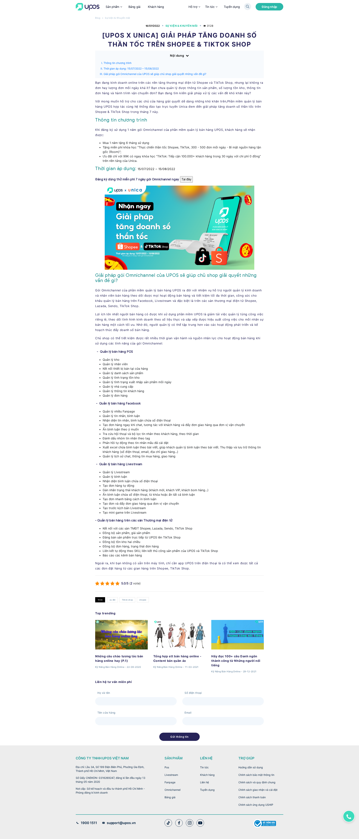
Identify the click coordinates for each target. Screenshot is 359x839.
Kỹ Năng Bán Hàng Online (109, 667)
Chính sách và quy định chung (256, 782)
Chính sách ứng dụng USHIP (255, 804)
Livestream (171, 774)
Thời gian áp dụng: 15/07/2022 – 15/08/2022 (131, 68)
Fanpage (170, 782)
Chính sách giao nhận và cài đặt (257, 789)
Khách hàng (156, 7)
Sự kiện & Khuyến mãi (117, 17)
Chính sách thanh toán (252, 797)
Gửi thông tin (179, 736)
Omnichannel (172, 789)
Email (188, 712)
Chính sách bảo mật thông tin (256, 774)
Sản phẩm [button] (112, 7)
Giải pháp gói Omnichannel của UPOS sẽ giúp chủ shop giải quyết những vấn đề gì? (155, 74)
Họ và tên (103, 692)
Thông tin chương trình (117, 62)
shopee (142, 600)
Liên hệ (204, 782)
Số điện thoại (193, 692)
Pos (167, 767)
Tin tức (210, 7)
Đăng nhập (269, 7)
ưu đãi (112, 600)
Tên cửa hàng (106, 712)
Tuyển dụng (232, 7)
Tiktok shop (127, 600)
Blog (97, 17)
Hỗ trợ (192, 7)
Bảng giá (134, 7)
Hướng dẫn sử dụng (250, 767)
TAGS (100, 600)
